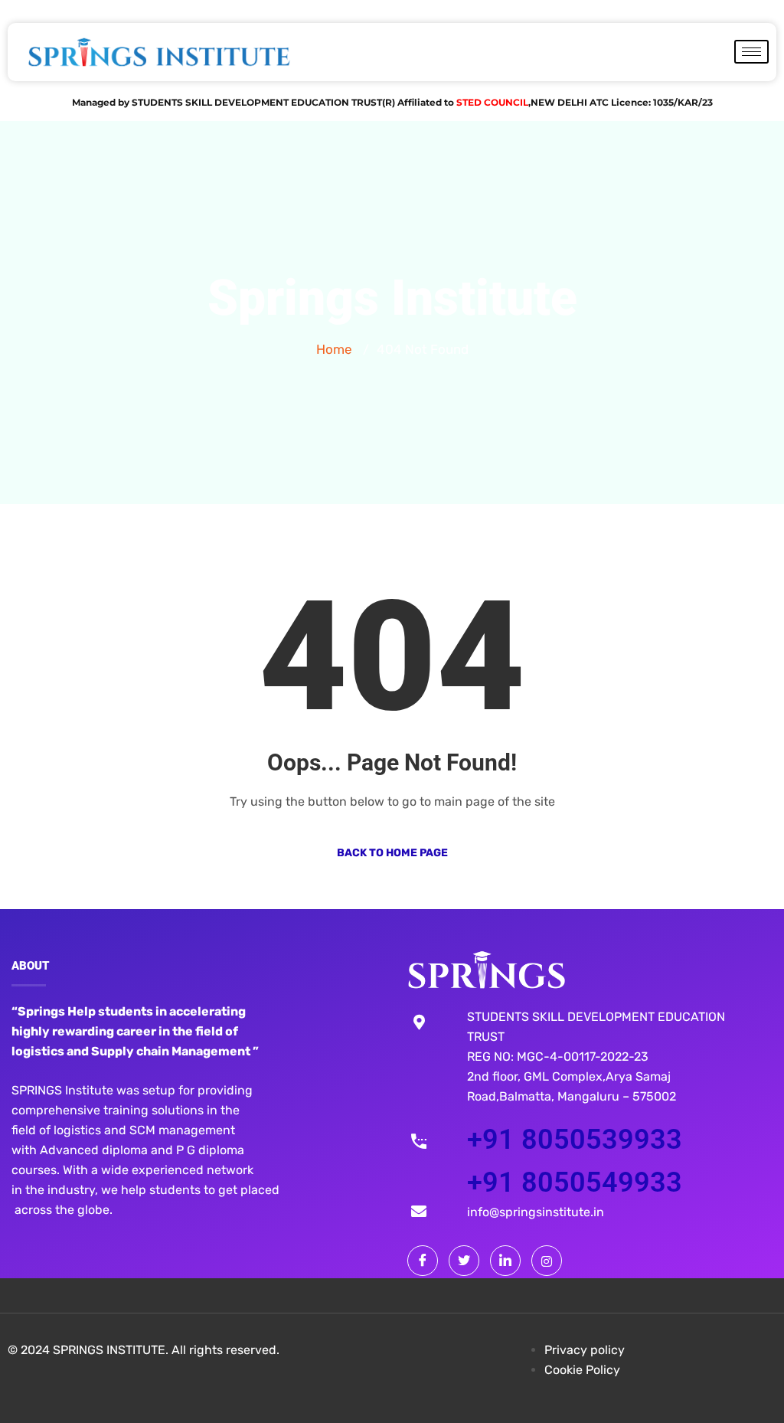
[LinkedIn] (505, 1260)
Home (334, 349)
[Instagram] (546, 1260)
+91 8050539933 (574, 1140)
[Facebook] (422, 1260)
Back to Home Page (392, 852)
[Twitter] (464, 1260)
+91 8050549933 (574, 1182)
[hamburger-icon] (751, 52)
